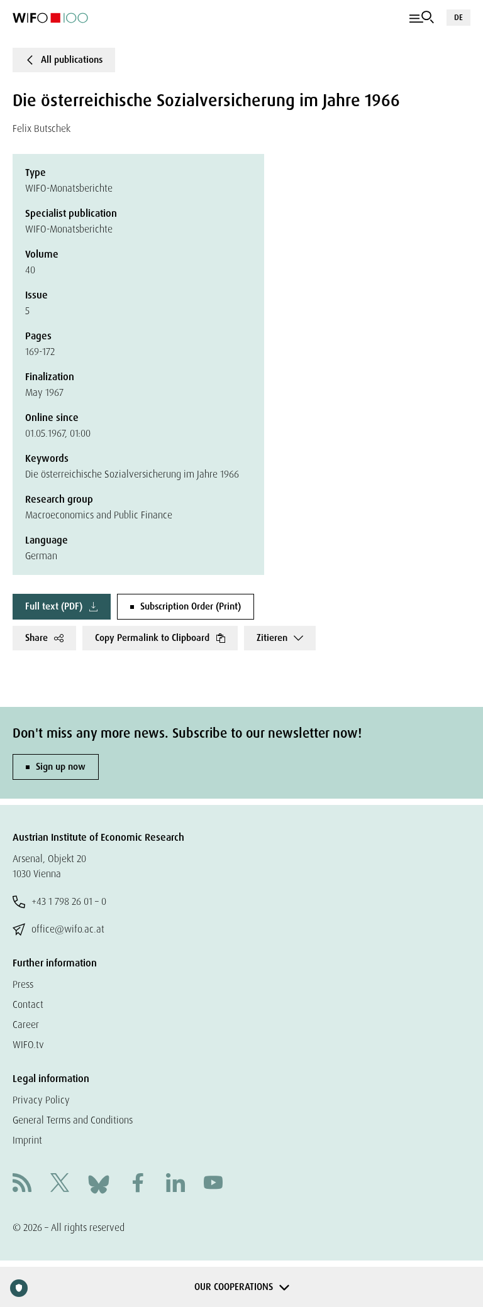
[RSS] (22, 1184)
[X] (59, 1184)
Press (23, 984)
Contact (28, 1004)
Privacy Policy (41, 1100)
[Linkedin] (175, 1184)
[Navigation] (421, 18)
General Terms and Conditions (73, 1120)
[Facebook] (137, 1184)
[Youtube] (213, 1184)
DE (458, 17)
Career (26, 1024)
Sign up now (61, 766)
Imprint (27, 1140)
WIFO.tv (28, 1044)
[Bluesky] (98, 1183)
